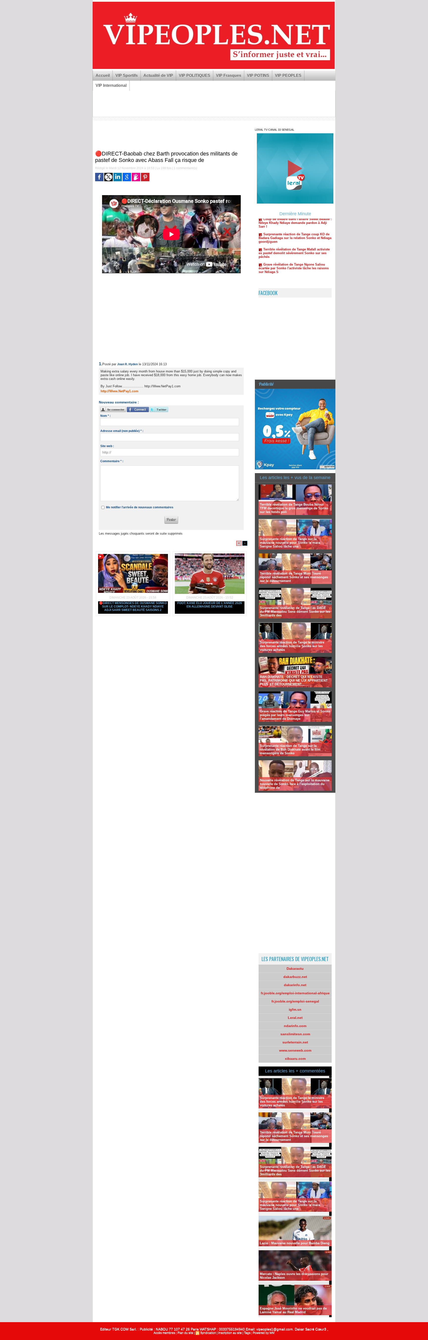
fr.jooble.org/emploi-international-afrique (295, 993)
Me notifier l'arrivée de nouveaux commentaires (139, 507)
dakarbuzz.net (295, 977)
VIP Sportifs (126, 75)
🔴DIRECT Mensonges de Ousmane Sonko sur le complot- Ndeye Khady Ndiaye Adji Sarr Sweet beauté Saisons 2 (133, 606)
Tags (247, 1333)
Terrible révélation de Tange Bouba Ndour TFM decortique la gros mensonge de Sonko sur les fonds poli (294, 508)
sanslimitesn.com (295, 1034)
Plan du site (185, 1333)
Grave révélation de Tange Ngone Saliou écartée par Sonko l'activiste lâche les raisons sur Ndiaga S (294, 243)
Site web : (107, 446)
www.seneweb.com (295, 1050)
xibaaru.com (295, 1059)
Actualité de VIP (158, 75)
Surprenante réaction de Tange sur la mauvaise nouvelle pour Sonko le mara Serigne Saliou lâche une (290, 542)
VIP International (111, 85)
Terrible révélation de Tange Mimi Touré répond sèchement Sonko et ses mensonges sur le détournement (294, 577)
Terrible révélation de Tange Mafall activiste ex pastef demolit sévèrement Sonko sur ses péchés (294, 228)
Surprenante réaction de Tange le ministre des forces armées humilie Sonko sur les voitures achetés (292, 646)
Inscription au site (230, 1333)
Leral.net (295, 1018)
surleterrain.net (295, 1042)
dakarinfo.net (295, 985)
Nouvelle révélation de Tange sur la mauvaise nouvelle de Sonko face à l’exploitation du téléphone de (294, 784)
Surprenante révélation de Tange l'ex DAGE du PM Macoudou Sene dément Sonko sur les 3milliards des (295, 611)
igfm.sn (295, 1009)
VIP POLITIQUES (194, 75)
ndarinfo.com (295, 1026)
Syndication (208, 1333)
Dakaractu (295, 969)
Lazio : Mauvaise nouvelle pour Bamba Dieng (294, 1243)
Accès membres (164, 1333)
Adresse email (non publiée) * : (121, 431)
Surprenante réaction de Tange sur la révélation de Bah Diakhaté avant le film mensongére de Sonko (290, 749)
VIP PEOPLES (288, 75)
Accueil (103, 75)
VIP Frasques (228, 75)
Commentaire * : (111, 461)
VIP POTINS (258, 75)
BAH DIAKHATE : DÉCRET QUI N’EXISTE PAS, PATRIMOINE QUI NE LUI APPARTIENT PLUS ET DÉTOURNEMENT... (294, 680)
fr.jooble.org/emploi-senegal (295, 1001)
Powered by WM (264, 1333)
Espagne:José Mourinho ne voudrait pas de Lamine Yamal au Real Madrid (293, 1310)
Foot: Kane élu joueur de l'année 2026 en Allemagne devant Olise (209, 604)
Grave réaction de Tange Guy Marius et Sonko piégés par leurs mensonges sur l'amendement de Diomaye (295, 715)
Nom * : (105, 416)
